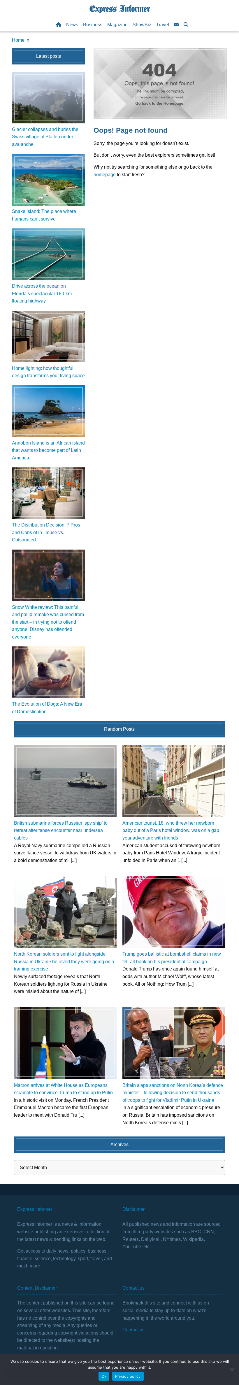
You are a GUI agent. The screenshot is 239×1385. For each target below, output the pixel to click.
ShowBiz (142, 24)
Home (18, 40)
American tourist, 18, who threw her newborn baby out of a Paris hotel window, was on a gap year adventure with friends (170, 830)
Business (92, 24)
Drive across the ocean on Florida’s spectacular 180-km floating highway (42, 293)
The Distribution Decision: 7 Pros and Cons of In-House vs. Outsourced (46, 532)
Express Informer (119, 8)
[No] (232, 1369)
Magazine (117, 24)
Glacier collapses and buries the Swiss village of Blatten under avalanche (45, 137)
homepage (105, 174)
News (72, 24)
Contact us (133, 1329)
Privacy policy (128, 1376)
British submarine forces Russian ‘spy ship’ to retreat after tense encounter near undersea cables (61, 830)
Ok (104, 1376)
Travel (162, 24)
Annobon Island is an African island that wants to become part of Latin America (48, 450)
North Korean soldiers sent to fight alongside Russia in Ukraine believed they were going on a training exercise (64, 961)
